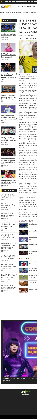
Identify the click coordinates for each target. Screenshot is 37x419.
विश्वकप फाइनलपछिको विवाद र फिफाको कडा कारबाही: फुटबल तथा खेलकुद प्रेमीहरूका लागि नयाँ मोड (9, 118)
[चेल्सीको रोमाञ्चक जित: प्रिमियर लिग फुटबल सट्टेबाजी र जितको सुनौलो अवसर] (8, 27)
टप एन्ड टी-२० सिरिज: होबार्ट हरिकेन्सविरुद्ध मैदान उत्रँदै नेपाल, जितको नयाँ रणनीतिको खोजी (8, 97)
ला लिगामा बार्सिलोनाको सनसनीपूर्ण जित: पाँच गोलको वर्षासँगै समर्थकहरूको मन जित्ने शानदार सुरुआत (9, 76)
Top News (7, 20)
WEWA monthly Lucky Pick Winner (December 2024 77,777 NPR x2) (8, 256)
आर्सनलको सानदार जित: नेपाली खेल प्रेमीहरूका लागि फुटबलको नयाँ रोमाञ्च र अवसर (8, 182)
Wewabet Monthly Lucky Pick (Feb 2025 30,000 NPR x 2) (7, 215)
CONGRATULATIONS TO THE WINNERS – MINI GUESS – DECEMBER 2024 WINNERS (9, 246)
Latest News (8, 191)
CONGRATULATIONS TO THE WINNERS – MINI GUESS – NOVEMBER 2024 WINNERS (9, 276)
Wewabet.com (6, 7)
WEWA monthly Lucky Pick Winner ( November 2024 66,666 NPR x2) (8, 287)
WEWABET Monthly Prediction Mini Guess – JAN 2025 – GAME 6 (8, 266)
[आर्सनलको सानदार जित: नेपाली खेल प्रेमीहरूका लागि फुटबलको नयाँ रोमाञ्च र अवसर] (8, 174)
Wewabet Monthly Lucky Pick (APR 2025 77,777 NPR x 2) (8, 195)
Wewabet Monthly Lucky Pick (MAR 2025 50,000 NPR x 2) (8, 205)
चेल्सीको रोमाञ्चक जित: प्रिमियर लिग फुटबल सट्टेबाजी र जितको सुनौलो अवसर (8, 35)
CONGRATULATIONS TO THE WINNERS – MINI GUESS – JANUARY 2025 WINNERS (9, 225)
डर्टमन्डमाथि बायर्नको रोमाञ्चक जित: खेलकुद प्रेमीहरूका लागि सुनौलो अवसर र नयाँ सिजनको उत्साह (8, 161)
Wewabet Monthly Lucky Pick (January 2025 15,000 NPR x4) (7, 235)
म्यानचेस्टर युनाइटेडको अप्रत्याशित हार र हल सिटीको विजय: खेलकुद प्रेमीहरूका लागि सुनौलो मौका (8, 139)
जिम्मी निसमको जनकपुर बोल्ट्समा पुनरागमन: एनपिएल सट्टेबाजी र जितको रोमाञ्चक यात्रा (8, 55)
